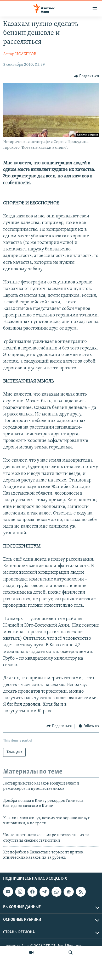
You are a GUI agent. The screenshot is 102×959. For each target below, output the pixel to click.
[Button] (86, 76)
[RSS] (81, 892)
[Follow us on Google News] (68, 892)
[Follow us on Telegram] (44, 892)
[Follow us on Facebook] (32, 892)
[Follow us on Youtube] (8, 892)
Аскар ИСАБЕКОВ (19, 54)
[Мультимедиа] (31, 952)
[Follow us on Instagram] (20, 892)
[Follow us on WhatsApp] (56, 892)
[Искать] (70, 952)
